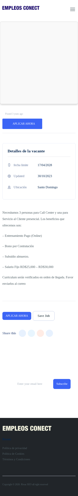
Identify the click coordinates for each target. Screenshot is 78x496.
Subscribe (61, 383)
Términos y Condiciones (16, 459)
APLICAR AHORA (24, 123)
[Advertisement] (39, 63)
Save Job (44, 315)
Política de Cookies (13, 453)
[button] (72, 9)
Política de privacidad (14, 448)
